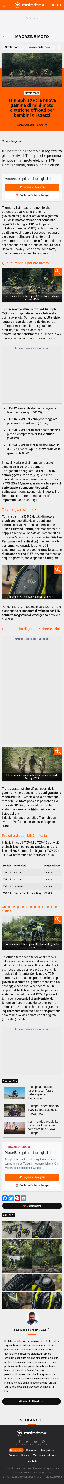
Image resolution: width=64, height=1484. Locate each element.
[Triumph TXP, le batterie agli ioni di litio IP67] (32, 582)
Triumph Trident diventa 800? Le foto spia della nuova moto (43, 1109)
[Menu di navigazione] (4, 5)
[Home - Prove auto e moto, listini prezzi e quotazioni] (30, 5)
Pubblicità (32, 1461)
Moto (5, 141)
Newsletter (16, 1450)
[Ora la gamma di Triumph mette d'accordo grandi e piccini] (32, 933)
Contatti (13, 1455)
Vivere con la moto (39, 47)
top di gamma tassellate (39, 982)
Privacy (25, 1455)
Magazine (16, 141)
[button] (19, 1442)
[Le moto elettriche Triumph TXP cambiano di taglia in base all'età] (32, 285)
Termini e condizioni (44, 1455)
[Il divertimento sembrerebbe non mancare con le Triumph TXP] (32, 764)
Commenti (34, 1205)
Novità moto (12, 47)
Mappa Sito (47, 1450)
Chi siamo (31, 1450)
